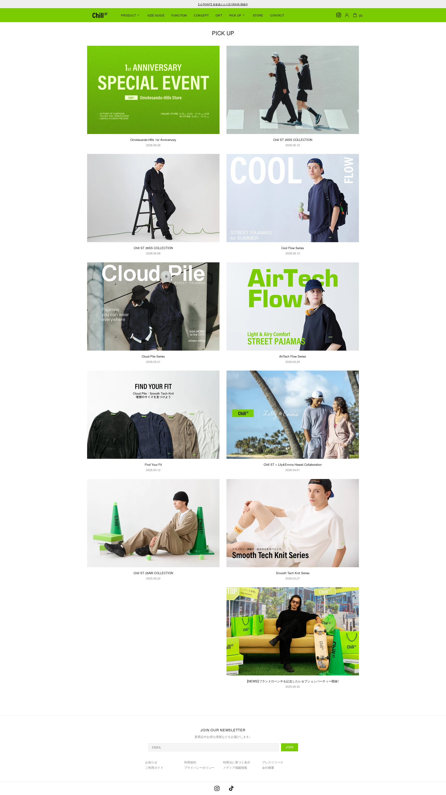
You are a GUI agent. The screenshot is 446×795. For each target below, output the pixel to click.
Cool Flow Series (292, 248)
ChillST (99, 15)
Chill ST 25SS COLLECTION (292, 139)
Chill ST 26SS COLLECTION (153, 248)
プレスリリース (272, 762)
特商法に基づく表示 (236, 762)
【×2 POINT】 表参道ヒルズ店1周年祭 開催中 (223, 4)
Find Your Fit (153, 464)
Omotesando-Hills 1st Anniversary (153, 139)
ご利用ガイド (154, 767)
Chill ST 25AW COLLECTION (153, 573)
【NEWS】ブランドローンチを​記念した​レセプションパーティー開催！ (293, 681)
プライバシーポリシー (199, 767)
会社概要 (268, 767)
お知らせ (151, 762)
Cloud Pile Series (153, 356)
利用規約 (190, 762)
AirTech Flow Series (292, 356)
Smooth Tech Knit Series (293, 573)
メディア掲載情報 (235, 767)
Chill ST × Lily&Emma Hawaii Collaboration (293, 464)
